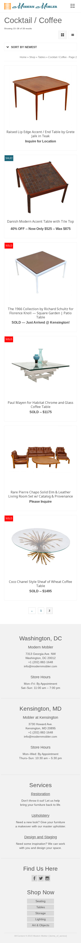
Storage (40, 913)
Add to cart (40, 235)
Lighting (40, 919)
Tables (40, 907)
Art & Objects (40, 925)
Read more (40, 147)
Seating (40, 901)
